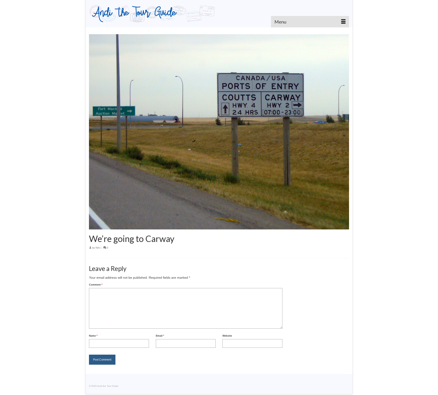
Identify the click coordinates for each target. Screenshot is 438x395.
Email (160, 335)
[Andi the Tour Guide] (152, 13)
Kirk (98, 247)
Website (227, 335)
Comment (95, 284)
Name (93, 335)
